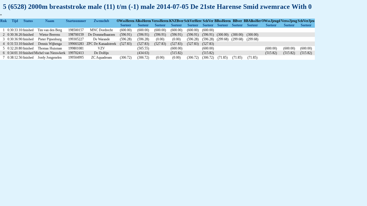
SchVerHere (193, 21)
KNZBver (176, 21)
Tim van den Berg (50, 30)
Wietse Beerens (49, 35)
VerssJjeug (289, 21)
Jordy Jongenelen (50, 58)
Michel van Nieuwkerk (49, 53)
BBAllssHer (252, 21)
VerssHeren (160, 21)
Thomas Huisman (50, 48)
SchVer (208, 21)
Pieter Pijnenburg (50, 39)
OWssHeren (125, 21)
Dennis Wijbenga (50, 44)
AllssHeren (143, 21)
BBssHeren (222, 21)
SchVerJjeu (306, 21)
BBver (237, 21)
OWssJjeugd (270, 21)
